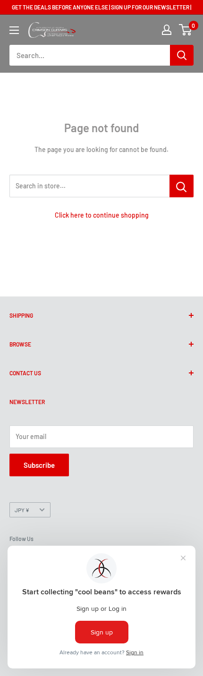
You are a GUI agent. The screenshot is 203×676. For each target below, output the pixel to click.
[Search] (182, 55)
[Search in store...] (181, 186)
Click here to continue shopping (102, 215)
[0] (186, 29)
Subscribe (39, 465)
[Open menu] (14, 30)
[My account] (166, 30)
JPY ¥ (22, 510)
